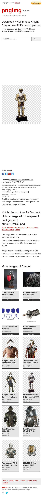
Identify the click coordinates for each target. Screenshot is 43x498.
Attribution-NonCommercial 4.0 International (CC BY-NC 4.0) (17, 180)
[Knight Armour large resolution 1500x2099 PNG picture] (10, 382)
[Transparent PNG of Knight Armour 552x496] (10, 450)
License (11, 480)
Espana (17, 3)
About (4, 480)
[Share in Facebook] (3, 174)
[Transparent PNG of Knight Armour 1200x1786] (31, 348)
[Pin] (9, 174)
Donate (23, 480)
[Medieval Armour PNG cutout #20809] (31, 382)
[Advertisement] (21, 64)
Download (10, 300)
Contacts (5, 482)
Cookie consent (32, 480)
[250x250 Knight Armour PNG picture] (31, 450)
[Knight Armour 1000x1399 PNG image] (10, 348)
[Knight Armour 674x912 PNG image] (31, 416)
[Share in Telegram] (6, 174)
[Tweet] (12, 174)
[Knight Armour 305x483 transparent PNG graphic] (10, 416)
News (17, 480)
